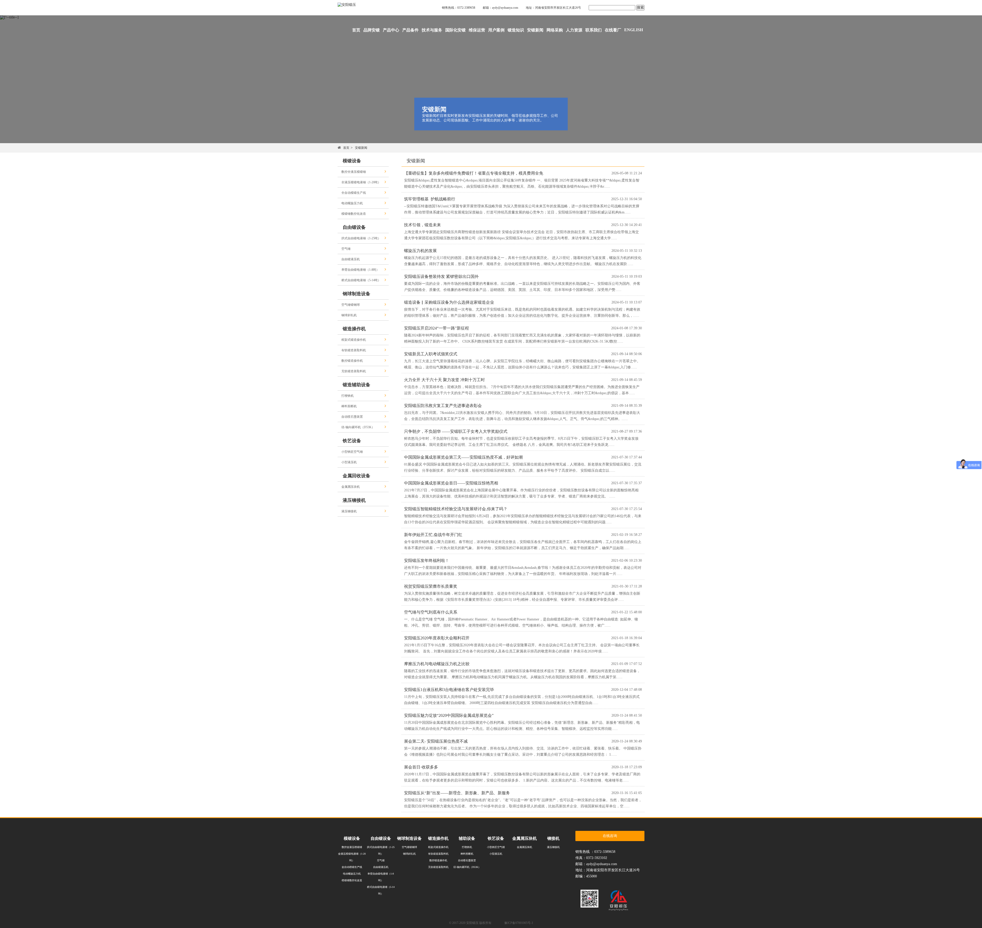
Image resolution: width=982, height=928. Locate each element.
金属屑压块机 (350, 487)
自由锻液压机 (350, 259)
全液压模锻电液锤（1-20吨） (361, 182)
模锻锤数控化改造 (353, 214)
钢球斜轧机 (349, 315)
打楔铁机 (347, 396)
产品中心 (391, 30)
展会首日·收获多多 (421, 767)
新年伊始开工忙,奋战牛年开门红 (433, 535)
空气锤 (346, 249)
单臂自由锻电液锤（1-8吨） (360, 269)
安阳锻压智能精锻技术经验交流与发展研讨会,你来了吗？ (455, 509)
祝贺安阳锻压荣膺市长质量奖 (430, 586)
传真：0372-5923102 (591, 858)
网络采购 (554, 30)
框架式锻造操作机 (353, 340)
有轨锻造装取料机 (353, 350)
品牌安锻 (371, 30)
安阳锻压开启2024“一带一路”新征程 (436, 328)
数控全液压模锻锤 (353, 172)
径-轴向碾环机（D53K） (358, 427)
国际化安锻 (455, 30)
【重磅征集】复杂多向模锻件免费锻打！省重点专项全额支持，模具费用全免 (473, 173)
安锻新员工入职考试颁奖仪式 (430, 354)
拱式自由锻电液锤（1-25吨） (361, 238)
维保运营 (477, 30)
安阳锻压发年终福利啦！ (426, 560)
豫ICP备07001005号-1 (518, 923)
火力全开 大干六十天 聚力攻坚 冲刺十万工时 (444, 380)
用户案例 (496, 30)
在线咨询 (610, 836)
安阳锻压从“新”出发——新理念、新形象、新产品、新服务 (457, 793)
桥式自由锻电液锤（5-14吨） (361, 280)
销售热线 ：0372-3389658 (595, 852)
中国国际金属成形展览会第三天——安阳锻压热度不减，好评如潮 (463, 457)
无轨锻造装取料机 (353, 371)
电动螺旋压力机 (352, 203)
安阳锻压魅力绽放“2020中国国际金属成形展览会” (449, 715)
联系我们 (593, 30)
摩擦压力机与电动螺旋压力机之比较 (437, 664)
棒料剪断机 (349, 406)
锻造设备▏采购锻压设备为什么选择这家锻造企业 (449, 302)
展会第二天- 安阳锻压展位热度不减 (436, 741)
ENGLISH (633, 30)
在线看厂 (613, 30)
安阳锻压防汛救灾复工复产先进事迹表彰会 (443, 405)
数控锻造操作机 (352, 361)
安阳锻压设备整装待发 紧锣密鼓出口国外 (441, 276)
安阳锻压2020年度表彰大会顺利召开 (437, 638)
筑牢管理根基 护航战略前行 (429, 199)
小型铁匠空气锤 (352, 452)
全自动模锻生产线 (353, 193)
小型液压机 (349, 462)
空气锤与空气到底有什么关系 (430, 612)
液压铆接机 (349, 511)
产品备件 (410, 30)
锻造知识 (516, 30)
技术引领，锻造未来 (422, 225)
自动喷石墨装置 (352, 416)
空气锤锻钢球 (350, 305)
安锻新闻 (535, 30)
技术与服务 (432, 30)
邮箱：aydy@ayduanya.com (500, 7)
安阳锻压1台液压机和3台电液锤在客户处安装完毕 (449, 689)
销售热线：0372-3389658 (458, 7)
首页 (356, 30)
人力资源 (574, 30)
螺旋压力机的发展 (420, 250)
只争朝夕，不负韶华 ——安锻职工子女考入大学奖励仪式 (455, 431)
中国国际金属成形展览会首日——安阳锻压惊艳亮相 (451, 483)
